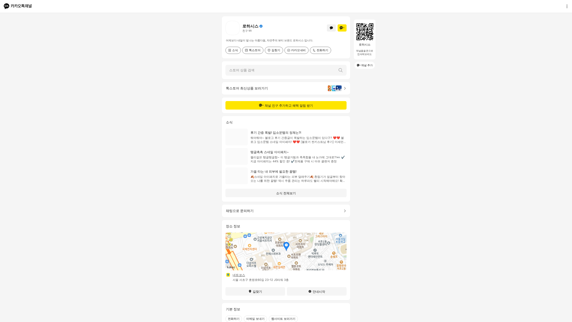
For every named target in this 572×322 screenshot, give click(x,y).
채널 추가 (367, 65)
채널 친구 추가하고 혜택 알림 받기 (289, 105)
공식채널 (261, 26)
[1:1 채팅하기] (331, 28)
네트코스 (239, 275)
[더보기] (565, 6)
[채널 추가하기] (342, 28)
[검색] (340, 70)
